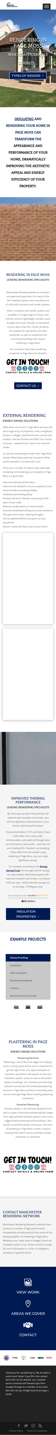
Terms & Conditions (37, 1430)
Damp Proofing (19, 957)
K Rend (14, 988)
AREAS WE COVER (28, 1313)
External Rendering (21, 980)
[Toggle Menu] (46, 6)
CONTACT (28, 1335)
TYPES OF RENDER (26, 75)
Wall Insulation (18, 972)
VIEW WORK (28, 1292)
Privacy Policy (16, 1430)
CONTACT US (26, 386)
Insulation (16, 965)
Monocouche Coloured (23, 995)
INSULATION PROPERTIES (26, 914)
